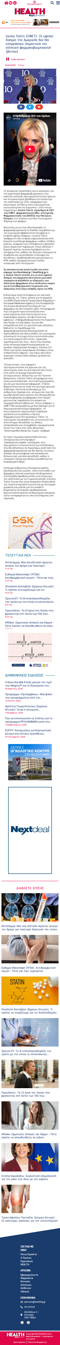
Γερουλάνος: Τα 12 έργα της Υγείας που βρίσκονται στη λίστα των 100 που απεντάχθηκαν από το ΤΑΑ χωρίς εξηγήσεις (29, 615)
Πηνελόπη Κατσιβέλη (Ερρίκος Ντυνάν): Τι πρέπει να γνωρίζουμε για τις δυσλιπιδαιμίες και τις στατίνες (29, 590)
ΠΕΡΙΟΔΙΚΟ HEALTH (34, 4)
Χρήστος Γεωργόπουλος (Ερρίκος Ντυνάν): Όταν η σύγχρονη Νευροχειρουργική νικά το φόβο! (26, 709)
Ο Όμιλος (26, 1257)
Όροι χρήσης (19, 1342)
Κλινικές (25, 1281)
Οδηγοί (25, 1291)
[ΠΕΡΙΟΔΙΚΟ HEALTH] (34, 2)
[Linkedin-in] (15, 3)
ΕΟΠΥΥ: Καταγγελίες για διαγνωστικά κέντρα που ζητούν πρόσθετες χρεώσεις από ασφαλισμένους (28, 734)
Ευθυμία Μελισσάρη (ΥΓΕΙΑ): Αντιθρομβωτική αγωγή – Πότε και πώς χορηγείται (29, 578)
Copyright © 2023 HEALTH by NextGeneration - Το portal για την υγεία (39, 1336)
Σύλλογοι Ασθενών (26, 1286)
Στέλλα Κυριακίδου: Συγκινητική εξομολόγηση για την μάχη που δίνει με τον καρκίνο (28, 1177)
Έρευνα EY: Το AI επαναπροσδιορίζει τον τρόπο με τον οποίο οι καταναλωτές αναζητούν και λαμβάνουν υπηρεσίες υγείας (30, 603)
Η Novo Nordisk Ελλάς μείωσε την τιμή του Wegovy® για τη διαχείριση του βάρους (28, 685)
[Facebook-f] (10, 3)
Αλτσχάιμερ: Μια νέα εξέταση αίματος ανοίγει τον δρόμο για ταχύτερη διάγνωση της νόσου (28, 566)
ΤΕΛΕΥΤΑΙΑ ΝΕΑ (18, 555)
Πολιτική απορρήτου (37, 1342)
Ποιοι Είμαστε (29, 1254)
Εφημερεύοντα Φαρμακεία (29, 1276)
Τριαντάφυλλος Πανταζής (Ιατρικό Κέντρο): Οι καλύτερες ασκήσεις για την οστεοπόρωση (29, 1219)
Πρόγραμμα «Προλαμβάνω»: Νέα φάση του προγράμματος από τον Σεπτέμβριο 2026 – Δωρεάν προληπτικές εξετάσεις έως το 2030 (28, 699)
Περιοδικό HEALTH (27, 1263)
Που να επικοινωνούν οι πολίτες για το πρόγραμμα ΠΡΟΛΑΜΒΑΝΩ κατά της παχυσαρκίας (28, 721)
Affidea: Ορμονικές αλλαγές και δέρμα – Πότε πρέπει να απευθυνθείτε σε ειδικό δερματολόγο (29, 626)
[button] (52, 3)
